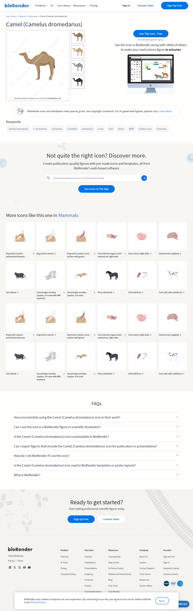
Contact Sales (146, 5)
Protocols (89, 579)
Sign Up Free (174, 5)
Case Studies (114, 591)
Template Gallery (68, 574)
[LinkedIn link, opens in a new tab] (10, 567)
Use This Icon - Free (150, 33)
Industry (88, 556)
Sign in (126, 5)
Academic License (171, 568)
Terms (20, 560)
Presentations (91, 568)
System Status (145, 585)
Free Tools (113, 585)
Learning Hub (114, 556)
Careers (142, 562)
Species (22, 16)
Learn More (165, 111)
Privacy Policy (38, 602)
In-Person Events (116, 568)
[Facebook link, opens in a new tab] (24, 567)
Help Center (113, 562)
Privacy (11, 560)
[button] (41, 5)
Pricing (94, 5)
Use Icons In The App (96, 189)
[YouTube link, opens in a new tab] (29, 567)
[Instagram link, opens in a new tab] (19, 567)
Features (64, 556)
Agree (162, 600)
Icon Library (64, 5)
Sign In (166, 562)
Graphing (89, 574)
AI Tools (64, 562)
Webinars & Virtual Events (119, 574)
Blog (110, 579)
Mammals (32, 16)
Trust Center (145, 574)
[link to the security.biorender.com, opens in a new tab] (166, 584)
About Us (143, 556)
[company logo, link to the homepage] (17, 6)
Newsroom (144, 579)
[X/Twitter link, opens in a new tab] (15, 567)
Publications (90, 562)
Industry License (170, 574)
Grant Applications (93, 591)
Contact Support (146, 568)
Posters (88, 585)
